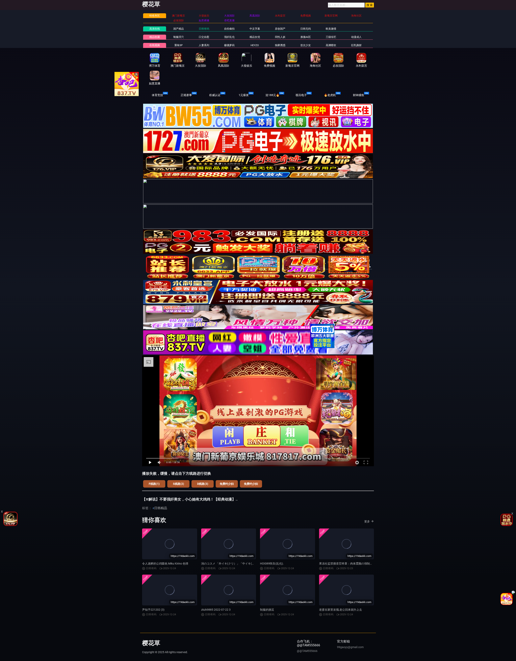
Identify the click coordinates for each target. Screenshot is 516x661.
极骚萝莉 (229, 45)
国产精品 (178, 28)
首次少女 (305, 45)
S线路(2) (178, 483)
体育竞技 (157, 95)
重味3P (178, 45)
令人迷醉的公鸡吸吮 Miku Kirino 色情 (165, 563)
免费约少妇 (227, 483)
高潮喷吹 (331, 45)
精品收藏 (154, 36)
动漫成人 (356, 36)
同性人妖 (280, 36)
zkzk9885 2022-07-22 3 (216, 609)
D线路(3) (202, 483)
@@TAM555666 (307, 651)
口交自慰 (204, 36)
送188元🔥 (272, 95)
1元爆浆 (244, 95)
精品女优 (255, 36)
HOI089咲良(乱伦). (272, 563)
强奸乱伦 (229, 36)
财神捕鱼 (358, 95)
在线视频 (154, 45)
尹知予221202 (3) (153, 609)
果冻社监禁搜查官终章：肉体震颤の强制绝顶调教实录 (353, 563)
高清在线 (154, 28)
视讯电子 (301, 95)
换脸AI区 (306, 36)
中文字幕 (255, 28)
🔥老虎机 (330, 95)
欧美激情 (331, 28)
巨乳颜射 (356, 45)
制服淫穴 (178, 36)
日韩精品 (160, 508)
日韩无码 (305, 28)
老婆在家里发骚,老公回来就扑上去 (340, 609)
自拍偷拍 (229, 28)
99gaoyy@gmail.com (350, 647)
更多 (367, 521)
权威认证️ (215, 95)
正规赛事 (186, 95)
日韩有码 (204, 28)
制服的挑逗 (267, 609)
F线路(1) (154, 483)
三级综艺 (331, 36)
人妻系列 (204, 45)
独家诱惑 (280, 45)
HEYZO (255, 45)
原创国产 (280, 28)
